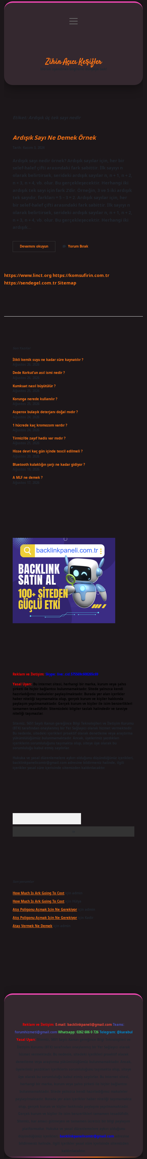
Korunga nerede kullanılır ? (35, 399)
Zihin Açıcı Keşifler (74, 61)
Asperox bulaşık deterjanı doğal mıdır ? (45, 412)
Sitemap (67, 283)
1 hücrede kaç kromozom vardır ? (40, 425)
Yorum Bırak (78, 246)
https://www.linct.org (28, 275)
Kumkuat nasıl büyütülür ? (34, 386)
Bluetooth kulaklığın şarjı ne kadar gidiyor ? (49, 464)
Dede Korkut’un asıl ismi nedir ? (39, 373)
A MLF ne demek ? (28, 477)
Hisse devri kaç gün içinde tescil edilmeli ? (48, 451)
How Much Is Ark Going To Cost (38, 893)
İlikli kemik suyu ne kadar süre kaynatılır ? (48, 360)
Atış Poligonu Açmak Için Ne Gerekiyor (45, 909)
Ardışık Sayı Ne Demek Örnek (54, 137)
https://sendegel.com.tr (30, 283)
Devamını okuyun (37, 248)
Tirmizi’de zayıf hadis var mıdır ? (39, 438)
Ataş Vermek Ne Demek (32, 926)
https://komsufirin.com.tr (81, 275)
